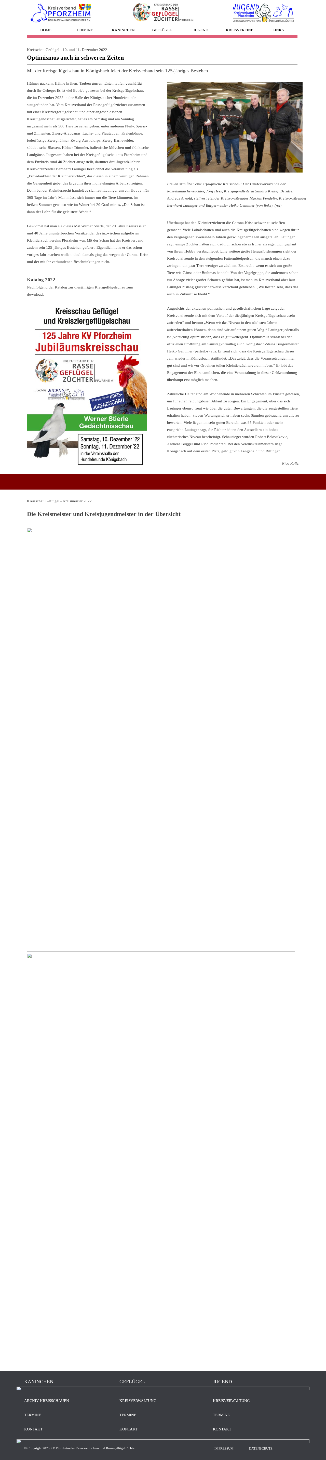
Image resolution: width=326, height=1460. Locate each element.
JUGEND (200, 30)
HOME (45, 30)
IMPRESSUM (224, 1448)
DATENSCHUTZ (261, 1448)
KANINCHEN (123, 30)
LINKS (278, 30)
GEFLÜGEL (162, 30)
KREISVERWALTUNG (137, 1401)
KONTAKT (33, 1429)
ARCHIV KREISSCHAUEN (46, 1401)
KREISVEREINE (239, 30)
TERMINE (84, 30)
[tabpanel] (162, 60)
